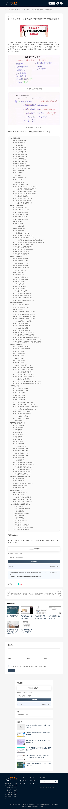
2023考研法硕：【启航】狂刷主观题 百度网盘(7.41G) (54, 617)
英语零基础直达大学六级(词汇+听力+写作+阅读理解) (48, 595)
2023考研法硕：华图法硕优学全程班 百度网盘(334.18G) (26, 617)
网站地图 (22, 783)
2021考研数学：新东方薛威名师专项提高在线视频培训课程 (29, 576)
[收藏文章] (15, 584)
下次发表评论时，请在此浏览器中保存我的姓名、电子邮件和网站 (28, 666)
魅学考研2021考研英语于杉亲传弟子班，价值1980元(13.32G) (27, 631)
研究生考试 (20, 10)
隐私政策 (32, 781)
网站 (45, 658)
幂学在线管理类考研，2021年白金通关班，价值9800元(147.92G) (41, 617)
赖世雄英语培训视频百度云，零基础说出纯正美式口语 (20, 595)
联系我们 (32, 783)
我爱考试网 (13, 10)
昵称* (9, 658)
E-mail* (28, 658)
